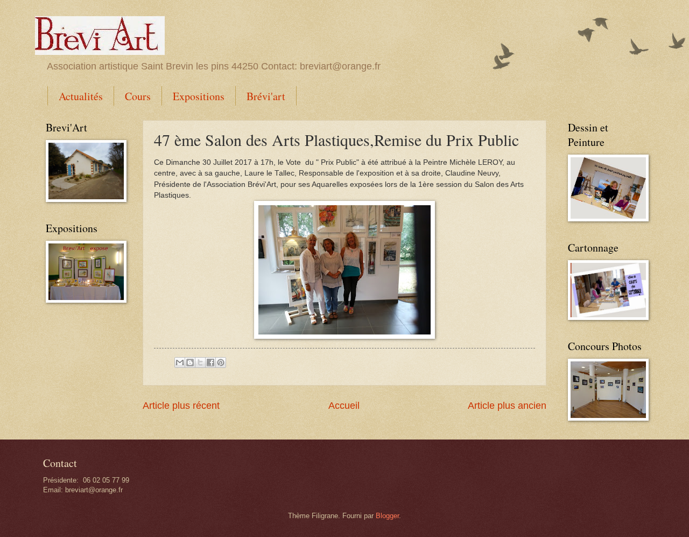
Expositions (198, 96)
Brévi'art (266, 96)
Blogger (387, 516)
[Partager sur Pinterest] (220, 362)
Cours (138, 96)
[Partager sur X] (200, 362)
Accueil (344, 405)
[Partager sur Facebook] (210, 362)
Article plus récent (181, 405)
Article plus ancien (507, 405)
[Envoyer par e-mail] (179, 362)
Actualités (81, 96)
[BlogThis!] (190, 362)
